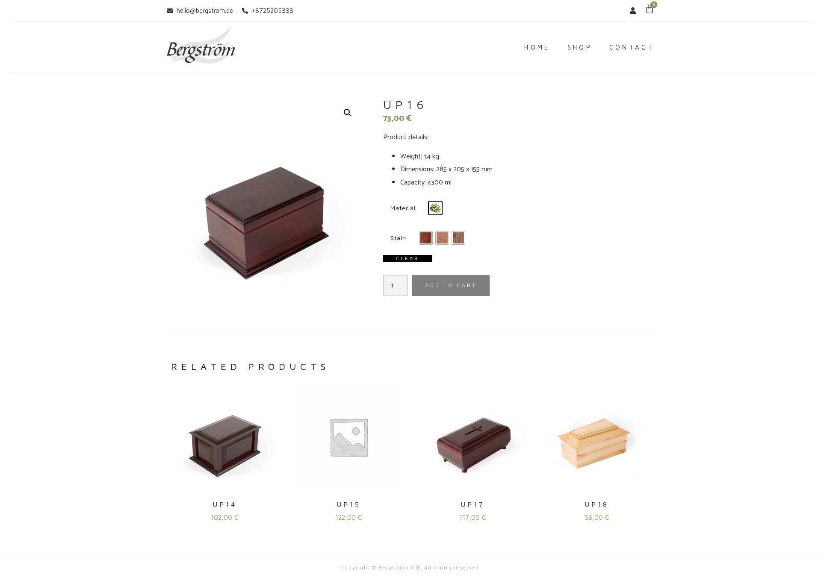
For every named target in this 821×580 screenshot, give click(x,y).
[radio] (435, 208)
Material (403, 207)
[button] (347, 112)
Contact (631, 47)
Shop (579, 47)
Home (537, 47)
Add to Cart (451, 285)
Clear (407, 258)
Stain (398, 237)
